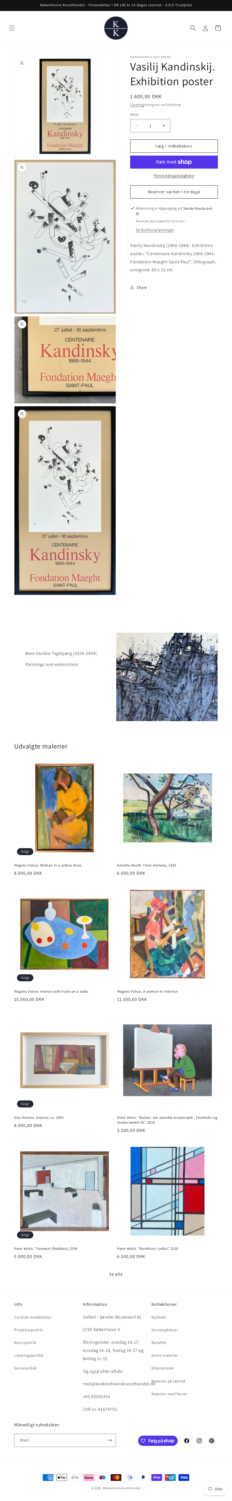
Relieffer (159, 1342)
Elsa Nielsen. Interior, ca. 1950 (38, 1117)
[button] (12, 28)
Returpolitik (25, 1342)
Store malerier (164, 1355)
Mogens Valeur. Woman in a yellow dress (47, 865)
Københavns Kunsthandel (122, 1488)
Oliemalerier (162, 1368)
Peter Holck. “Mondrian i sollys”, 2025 (147, 1248)
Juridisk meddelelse (32, 1317)
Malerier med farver (169, 1393)
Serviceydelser (164, 1329)
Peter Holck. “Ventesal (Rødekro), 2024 (46, 1248)
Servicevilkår (25, 1368)
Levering (137, 104)
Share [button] (142, 287)
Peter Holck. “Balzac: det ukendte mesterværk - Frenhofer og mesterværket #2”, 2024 (167, 1120)
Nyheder (159, 1317)
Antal (134, 114)
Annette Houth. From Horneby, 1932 (146, 865)
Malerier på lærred (168, 1381)
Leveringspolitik (29, 1355)
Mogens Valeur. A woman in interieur (147, 991)
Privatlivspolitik (28, 1329)
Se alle (116, 1274)
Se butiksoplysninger (155, 229)
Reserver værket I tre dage (174, 191)
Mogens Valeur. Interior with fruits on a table (51, 991)
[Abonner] (109, 1440)
